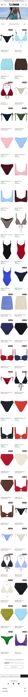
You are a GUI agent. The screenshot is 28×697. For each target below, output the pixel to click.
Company (5, 691)
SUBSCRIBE (24, 676)
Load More (14, 667)
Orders (4, 688)
